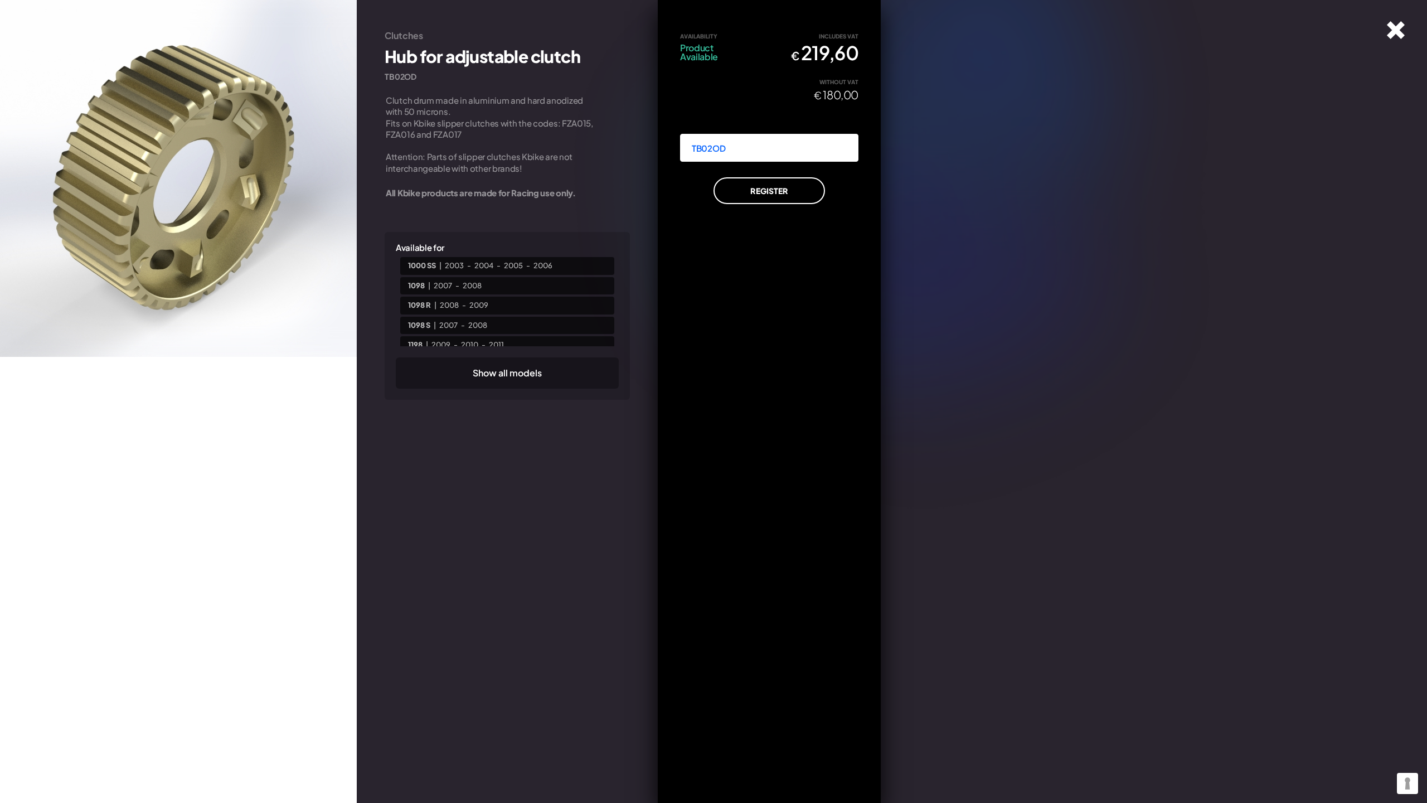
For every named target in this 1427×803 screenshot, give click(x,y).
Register (769, 191)
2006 (542, 265)
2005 (513, 265)
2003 (454, 265)
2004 (483, 265)
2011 (496, 344)
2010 (469, 344)
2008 (472, 285)
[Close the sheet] (1396, 30)
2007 (443, 285)
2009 (478, 305)
